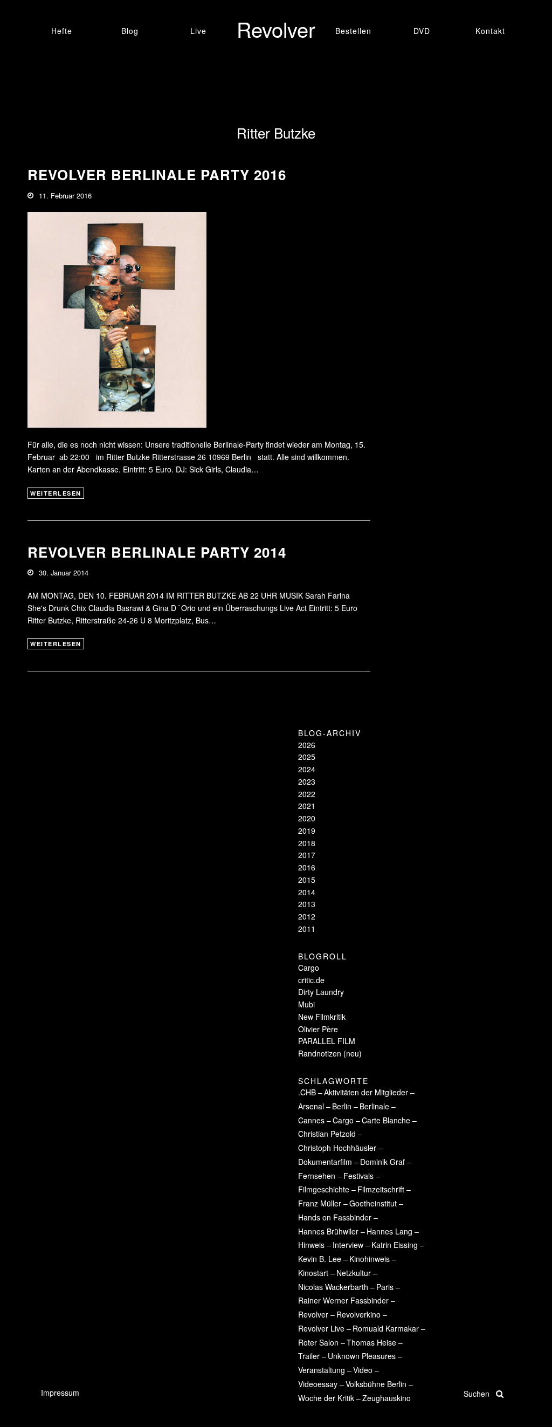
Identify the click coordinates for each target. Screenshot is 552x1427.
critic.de (311, 980)
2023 (306, 781)
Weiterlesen (55, 493)
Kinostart (313, 1272)
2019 (306, 830)
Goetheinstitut (373, 1203)
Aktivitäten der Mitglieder (366, 1092)
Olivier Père (318, 1029)
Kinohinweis (369, 1258)
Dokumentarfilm (325, 1161)
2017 (306, 854)
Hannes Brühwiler (328, 1231)
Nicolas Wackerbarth (333, 1286)
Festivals (358, 1175)
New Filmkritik (322, 1016)
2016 (306, 867)
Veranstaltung (321, 1369)
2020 (306, 818)
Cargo (308, 967)
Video (362, 1369)
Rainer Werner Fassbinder (343, 1300)
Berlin (341, 1106)
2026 (306, 744)
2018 (306, 843)
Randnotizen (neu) (330, 1053)
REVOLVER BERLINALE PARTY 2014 (156, 552)
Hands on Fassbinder (334, 1217)
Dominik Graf (382, 1161)
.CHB (307, 1092)
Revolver (313, 1314)
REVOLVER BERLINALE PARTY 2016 (156, 174)
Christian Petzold (327, 1133)
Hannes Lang (389, 1231)
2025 (306, 756)
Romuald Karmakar (386, 1328)
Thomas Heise (371, 1342)
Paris (385, 1286)
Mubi (306, 1004)
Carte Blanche (386, 1120)
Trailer (309, 1355)
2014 (306, 892)
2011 (306, 928)
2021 (306, 805)
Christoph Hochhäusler (337, 1147)
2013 (306, 903)
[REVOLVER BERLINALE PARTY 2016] (116, 318)
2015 (306, 879)
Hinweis (311, 1244)
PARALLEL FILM (326, 1040)
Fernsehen (316, 1175)
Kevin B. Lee (319, 1258)
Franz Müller (319, 1203)
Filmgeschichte (323, 1189)
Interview (348, 1244)
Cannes (311, 1120)
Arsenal (311, 1106)
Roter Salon (318, 1342)
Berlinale (374, 1106)
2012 (306, 916)
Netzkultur (353, 1272)
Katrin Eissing (394, 1244)
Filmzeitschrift (380, 1189)
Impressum (60, 1392)
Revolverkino (358, 1314)
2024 (306, 769)
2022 (306, 793)
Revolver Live (321, 1328)
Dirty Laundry (321, 991)
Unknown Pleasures (362, 1355)
